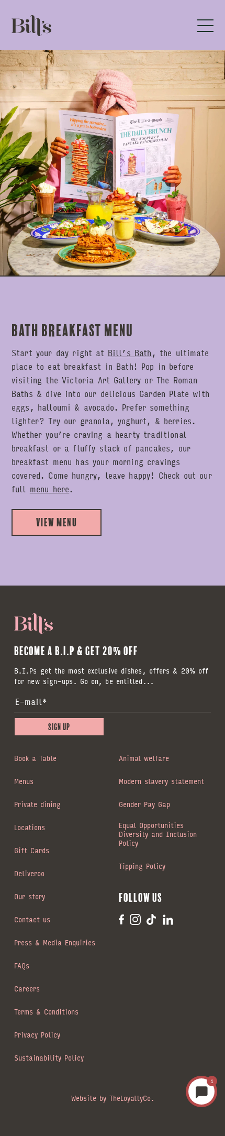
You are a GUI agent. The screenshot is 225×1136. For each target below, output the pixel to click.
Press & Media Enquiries (54, 943)
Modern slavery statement (161, 782)
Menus (23, 782)
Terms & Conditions (46, 1012)
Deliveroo (29, 874)
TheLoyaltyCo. (131, 1097)
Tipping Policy (142, 867)
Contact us (32, 920)
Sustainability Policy (49, 1058)
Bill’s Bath (130, 353)
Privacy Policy (37, 1035)
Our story (29, 897)
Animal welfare (144, 759)
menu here (49, 489)
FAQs (21, 966)
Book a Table (35, 759)
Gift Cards (31, 851)
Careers (27, 989)
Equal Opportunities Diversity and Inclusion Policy (158, 835)
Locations (29, 828)
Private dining (37, 805)
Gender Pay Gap (144, 805)
